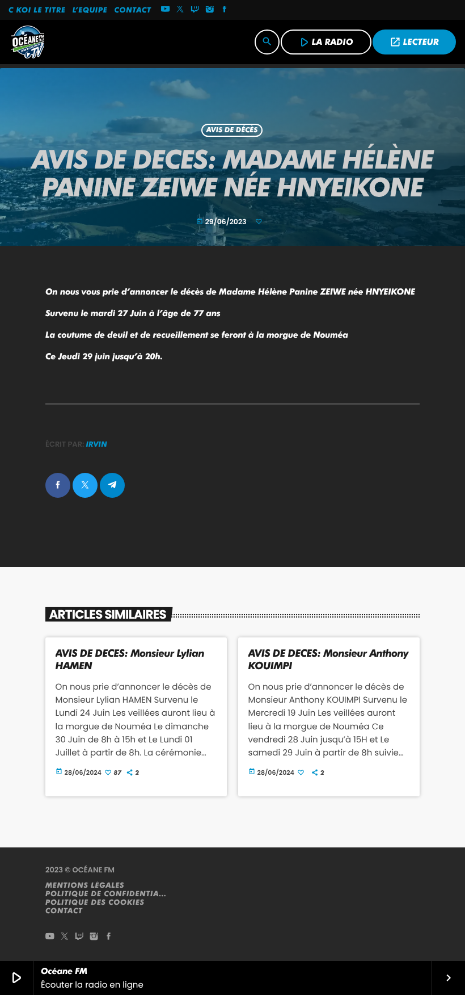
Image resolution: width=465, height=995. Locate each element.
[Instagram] (209, 10)
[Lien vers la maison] (28, 42)
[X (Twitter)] (180, 10)
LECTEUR (414, 42)
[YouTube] (165, 10)
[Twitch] (195, 10)
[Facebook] (224, 10)
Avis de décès (232, 130)
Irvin (96, 444)
